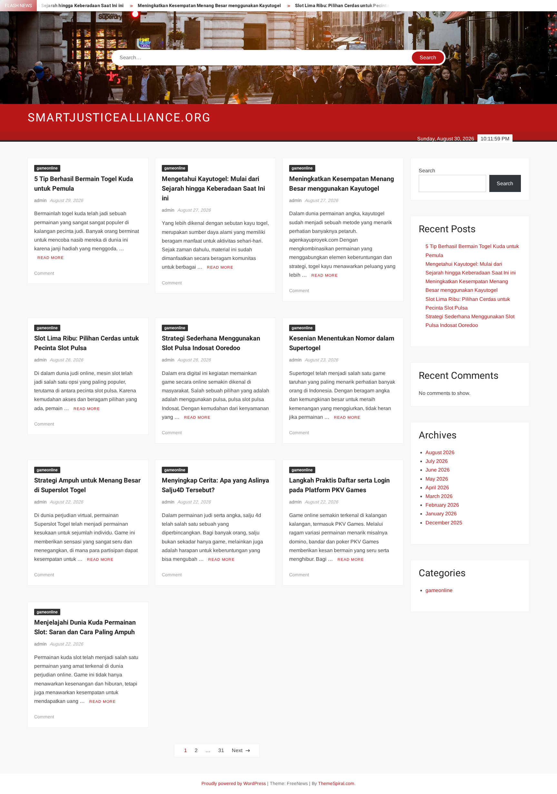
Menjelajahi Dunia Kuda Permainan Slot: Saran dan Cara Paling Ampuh (85, 627)
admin (40, 200)
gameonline (47, 168)
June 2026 (437, 470)
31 (221, 750)
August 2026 (439, 452)
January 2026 (441, 513)
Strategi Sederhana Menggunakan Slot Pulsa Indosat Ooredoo (211, 343)
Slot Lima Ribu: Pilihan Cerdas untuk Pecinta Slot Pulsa (331, 5)
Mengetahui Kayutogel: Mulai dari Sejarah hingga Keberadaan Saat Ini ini (213, 188)
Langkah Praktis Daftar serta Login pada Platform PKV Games (339, 485)
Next (237, 750)
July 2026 (436, 461)
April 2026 (437, 487)
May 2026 (436, 479)
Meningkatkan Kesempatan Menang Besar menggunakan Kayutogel (187, 5)
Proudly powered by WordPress (233, 783)
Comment (44, 273)
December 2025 (443, 522)
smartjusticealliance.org (119, 117)
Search (427, 170)
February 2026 (442, 505)
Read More (50, 257)
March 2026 (439, 496)
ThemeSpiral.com (336, 783)
